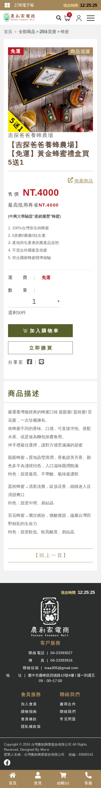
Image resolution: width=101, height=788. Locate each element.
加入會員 (29, 704)
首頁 (8, 31)
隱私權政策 (31, 726)
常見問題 (68, 719)
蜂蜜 (65, 31)
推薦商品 (83, 181)
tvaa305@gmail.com (61, 668)
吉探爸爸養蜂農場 (31, 135)
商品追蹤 (80, 51)
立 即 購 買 (40, 348)
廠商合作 (68, 704)
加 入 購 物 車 (44, 330)
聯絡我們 (68, 711)
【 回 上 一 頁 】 (50, 555)
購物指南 (29, 711)
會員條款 (29, 719)
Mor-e (44, 750)
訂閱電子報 (24, 5)
